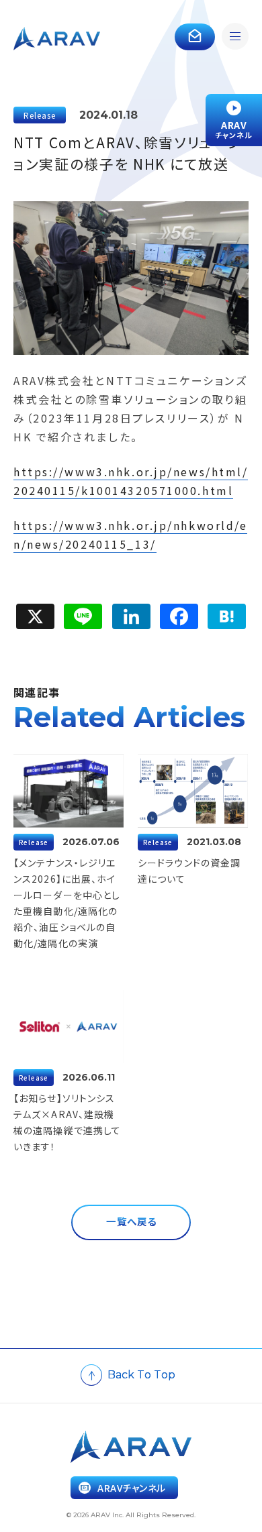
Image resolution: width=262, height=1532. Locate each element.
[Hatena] (227, 616)
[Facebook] (179, 616)
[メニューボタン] (235, 39)
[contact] (195, 36)
